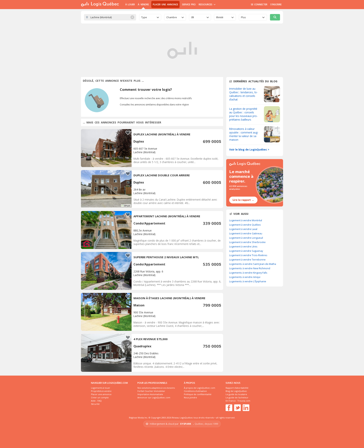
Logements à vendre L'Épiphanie (247, 281)
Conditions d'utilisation (195, 391)
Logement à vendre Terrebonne (247, 259)
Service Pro (189, 4)
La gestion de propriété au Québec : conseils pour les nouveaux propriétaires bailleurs (243, 114)
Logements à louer (100, 387)
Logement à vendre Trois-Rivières (248, 255)
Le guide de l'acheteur (237, 397)
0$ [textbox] (192, 17)
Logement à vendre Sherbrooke (247, 242)
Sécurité (95, 403)
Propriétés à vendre (101, 391)
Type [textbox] (144, 17)
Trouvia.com (243, 400)
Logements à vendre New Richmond (249, 268)
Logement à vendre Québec (245, 224)
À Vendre (143, 4)
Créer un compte (100, 397)
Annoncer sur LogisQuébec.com (153, 397)
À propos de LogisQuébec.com (199, 387)
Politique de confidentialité (197, 394)
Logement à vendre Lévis (243, 246)
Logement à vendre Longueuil (246, 237)
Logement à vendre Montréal (245, 220)
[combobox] (150, 17)
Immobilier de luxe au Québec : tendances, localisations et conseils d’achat (243, 94)
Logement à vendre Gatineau (245, 233)
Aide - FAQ (96, 400)
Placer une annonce (165, 4)
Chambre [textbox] (171, 17)
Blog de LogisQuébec (236, 391)
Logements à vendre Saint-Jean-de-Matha (252, 264)
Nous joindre (190, 397)
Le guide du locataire (236, 394)
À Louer (130, 4)
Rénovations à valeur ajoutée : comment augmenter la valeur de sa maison (243, 134)
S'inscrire (276, 4)
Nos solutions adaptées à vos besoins (156, 387)
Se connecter (259, 4)
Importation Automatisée (150, 394)
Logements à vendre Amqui (244, 277)
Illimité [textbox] (219, 17)
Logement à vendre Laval (243, 229)
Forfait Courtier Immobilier (151, 391)
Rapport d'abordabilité (237, 387)
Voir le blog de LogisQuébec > (249, 149)
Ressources (206, 4)
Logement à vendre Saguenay (246, 251)
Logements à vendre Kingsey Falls (248, 272)
